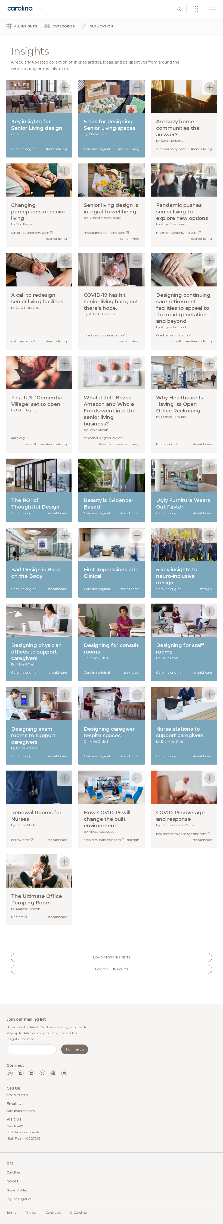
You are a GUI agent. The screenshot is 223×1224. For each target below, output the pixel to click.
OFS (10, 1163)
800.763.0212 (17, 1095)
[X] (42, 1073)
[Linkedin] (31, 1073)
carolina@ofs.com (21, 1111)
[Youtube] (64, 1073)
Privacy (31, 1212)
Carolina (13, 1172)
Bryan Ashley (17, 1190)
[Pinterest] (53, 1073)
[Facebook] (20, 1073)
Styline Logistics (19, 1199)
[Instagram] (10, 1073)
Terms (11, 1212)
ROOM (12, 1181)
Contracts (53, 1212)
